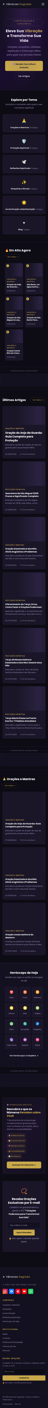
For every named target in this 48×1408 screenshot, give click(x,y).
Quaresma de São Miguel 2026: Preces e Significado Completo (22, 495)
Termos (17, 1404)
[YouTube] (24, 1291)
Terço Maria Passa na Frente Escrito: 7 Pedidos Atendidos (20, 720)
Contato (6, 1338)
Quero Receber (24, 1232)
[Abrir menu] (43, 4)
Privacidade (7, 1404)
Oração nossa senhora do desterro (19, 936)
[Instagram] (5, 1291)
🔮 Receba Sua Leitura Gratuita (24, 66)
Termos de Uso (9, 1346)
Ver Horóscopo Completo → (24, 1055)
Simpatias (7, 1309)
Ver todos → (12, 257)
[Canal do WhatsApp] (30, 1291)
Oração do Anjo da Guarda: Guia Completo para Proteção (23, 436)
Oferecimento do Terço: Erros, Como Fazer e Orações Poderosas (23, 606)
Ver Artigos (24, 76)
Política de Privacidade (13, 1342)
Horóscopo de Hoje (11, 1321)
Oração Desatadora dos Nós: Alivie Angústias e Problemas (21, 550)
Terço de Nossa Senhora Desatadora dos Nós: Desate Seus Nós (23, 662)
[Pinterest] (17, 1291)
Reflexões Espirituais (11, 1317)
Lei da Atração (9, 1313)
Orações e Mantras (14, 429)
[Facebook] (11, 1291)
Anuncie (6, 1350)
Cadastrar (24, 1378)
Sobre (5, 1334)
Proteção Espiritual (15, 489)
